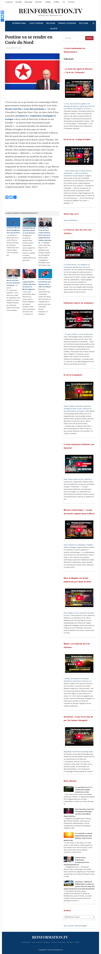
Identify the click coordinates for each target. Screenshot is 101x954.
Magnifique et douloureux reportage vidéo (78, 752)
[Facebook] (2, 12)
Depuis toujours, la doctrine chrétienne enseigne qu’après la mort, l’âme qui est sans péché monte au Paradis (78, 408)
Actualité (18, 2)
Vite (63, 2)
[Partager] (2, 20)
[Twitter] (2, 16)
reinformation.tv (50, 10)
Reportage (28, 2)
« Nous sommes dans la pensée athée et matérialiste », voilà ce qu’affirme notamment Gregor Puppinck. (78, 173)
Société (53, 29)
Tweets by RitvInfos (70, 220)
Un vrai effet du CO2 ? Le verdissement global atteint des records (83, 789)
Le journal (8, 2)
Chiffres (56, 2)
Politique (83, 23)
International (19, 23)
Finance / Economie (67, 23)
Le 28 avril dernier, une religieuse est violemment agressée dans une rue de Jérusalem (77, 267)
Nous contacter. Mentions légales (75, 926)
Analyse (48, 2)
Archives (71, 2)
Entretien (38, 2)
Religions (50, 23)
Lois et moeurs (36, 23)
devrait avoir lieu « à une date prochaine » (25, 109)
